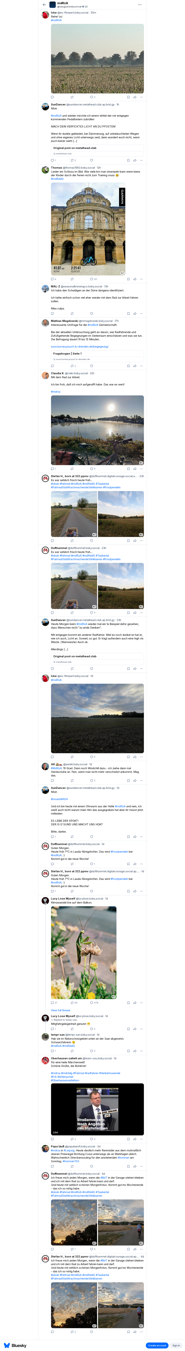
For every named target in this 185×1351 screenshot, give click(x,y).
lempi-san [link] (58, 1034)
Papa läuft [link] (57, 1146)
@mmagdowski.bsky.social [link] (95, 320)
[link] (92, 55)
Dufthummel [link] (59, 547)
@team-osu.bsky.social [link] (97, 1058)
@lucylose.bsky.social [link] (89, 898)
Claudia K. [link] (57, 373)
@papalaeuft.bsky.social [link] (79, 1146)
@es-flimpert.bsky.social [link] (72, 12)
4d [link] (102, 1173)
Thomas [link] (56, 167)
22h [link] (91, 373)
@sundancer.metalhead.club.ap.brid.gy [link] (90, 104)
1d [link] (91, 675)
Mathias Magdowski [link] (64, 320)
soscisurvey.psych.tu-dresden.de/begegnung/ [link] (79, 346)
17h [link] (116, 320)
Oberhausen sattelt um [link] (66, 1058)
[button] (44, 5)
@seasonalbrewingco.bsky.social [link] (81, 286)
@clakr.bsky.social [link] (76, 373)
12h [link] (98, 167)
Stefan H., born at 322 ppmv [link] (70, 476)
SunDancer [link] (58, 104)
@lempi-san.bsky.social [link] (80, 1034)
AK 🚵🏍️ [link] (57, 764)
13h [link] (105, 286)
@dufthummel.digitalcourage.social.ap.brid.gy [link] (113, 476)
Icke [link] (54, 12)
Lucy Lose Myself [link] (63, 898)
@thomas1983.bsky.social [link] (78, 167)
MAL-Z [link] (55, 286)
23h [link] (141, 476)
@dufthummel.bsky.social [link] (83, 547)
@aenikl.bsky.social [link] (75, 764)
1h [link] (117, 104)
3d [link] (98, 1146)
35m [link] (92, 12)
